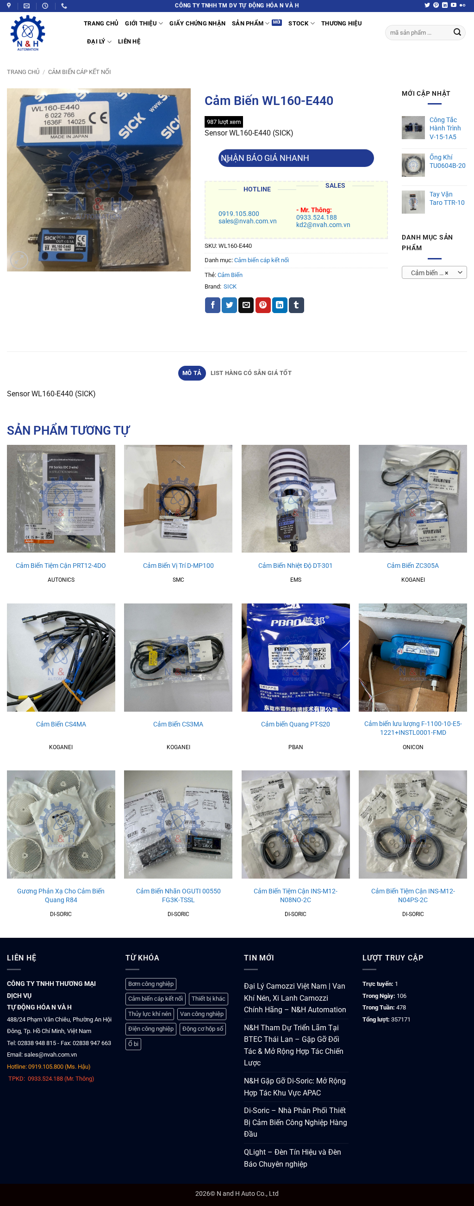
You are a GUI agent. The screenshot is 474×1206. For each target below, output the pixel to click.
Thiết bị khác (208, 998)
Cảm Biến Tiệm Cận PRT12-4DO (61, 566)
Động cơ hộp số (202, 1028)
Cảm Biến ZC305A (413, 566)
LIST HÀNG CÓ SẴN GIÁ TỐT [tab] (251, 372)
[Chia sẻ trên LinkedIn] (279, 305)
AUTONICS (61, 580)
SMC (178, 580)
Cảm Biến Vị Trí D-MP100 (178, 566)
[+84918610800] (65, 6)
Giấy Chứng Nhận (197, 23)
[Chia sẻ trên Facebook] (212, 305)
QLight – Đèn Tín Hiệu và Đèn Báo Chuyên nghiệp (292, 1158)
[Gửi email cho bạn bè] (246, 305)
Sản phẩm (247, 23)
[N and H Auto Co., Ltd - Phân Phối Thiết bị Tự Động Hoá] (38, 33)
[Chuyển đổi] (227, 162)
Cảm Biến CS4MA (61, 724)
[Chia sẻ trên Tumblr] (296, 305)
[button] (19, 260)
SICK (230, 286)
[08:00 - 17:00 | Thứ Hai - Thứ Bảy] (46, 6)
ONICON (413, 747)
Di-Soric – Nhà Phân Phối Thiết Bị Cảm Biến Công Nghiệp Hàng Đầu (295, 1122)
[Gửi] (457, 33)
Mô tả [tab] (191, 372)
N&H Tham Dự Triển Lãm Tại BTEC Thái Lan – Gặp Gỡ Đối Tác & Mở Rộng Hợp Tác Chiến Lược (293, 1045)
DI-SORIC (61, 914)
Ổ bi (133, 1043)
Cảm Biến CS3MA (178, 724)
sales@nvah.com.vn (247, 221)
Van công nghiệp (202, 1013)
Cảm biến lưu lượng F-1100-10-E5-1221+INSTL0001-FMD (413, 728)
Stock (298, 23)
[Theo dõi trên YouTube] (453, 5)
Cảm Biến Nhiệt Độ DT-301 (295, 566)
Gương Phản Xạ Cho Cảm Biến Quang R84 (61, 895)
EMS (295, 580)
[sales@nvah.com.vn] (28, 6)
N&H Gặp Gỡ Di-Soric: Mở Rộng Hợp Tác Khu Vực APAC (295, 1087)
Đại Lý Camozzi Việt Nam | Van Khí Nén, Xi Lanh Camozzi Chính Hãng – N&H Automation (295, 998)
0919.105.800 (238, 214)
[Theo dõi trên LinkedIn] (445, 5)
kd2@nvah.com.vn (323, 225)
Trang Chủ (101, 23)
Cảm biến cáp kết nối (79, 71)
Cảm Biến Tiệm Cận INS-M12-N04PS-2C (413, 895)
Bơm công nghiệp (151, 983)
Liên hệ (129, 41)
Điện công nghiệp (151, 1028)
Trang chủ (23, 71)
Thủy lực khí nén (149, 1013)
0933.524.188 (316, 218)
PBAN (295, 747)
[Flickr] (462, 5)
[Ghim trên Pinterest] (263, 305)
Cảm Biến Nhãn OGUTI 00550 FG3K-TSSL (178, 895)
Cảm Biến (230, 274)
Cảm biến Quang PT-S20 (295, 724)
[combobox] (434, 272)
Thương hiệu (341, 23)
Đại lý (96, 41)
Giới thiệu (141, 23)
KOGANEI (413, 580)
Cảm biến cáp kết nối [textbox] (434, 273)
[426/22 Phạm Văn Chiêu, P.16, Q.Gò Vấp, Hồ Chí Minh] (10, 6)
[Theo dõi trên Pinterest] (436, 5)
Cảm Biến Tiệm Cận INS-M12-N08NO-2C (295, 895)
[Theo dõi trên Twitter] (427, 5)
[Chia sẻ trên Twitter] (229, 305)
